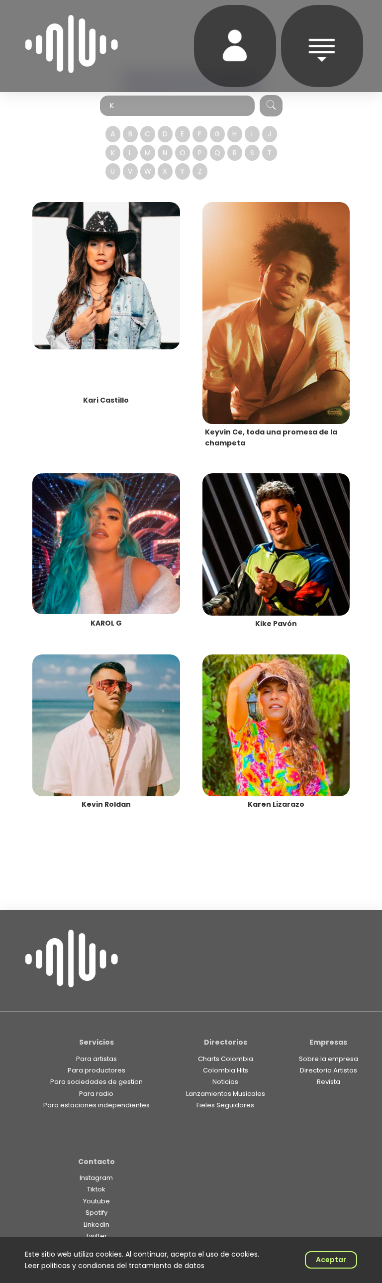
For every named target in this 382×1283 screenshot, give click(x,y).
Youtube (96, 1201)
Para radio (96, 1093)
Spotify (96, 1212)
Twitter (96, 1236)
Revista (328, 1081)
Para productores (96, 1070)
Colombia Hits (225, 1070)
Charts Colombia (225, 1059)
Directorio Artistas (328, 1070)
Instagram (96, 1177)
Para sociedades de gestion (96, 1081)
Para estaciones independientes (96, 1105)
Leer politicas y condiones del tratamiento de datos (114, 1266)
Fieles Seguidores (225, 1105)
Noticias (225, 1081)
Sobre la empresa (328, 1059)
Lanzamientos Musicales (225, 1093)
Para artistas (96, 1059)
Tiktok (96, 1189)
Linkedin (96, 1224)
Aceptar (331, 1260)
